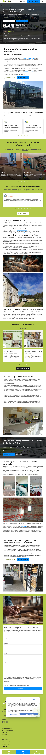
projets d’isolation (23, 526)
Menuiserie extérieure (6, 728)
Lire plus (40, 204)
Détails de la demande (9, 668)
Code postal (6, 658)
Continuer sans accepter (12, 711)
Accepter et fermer (30, 714)
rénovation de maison (29, 58)
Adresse (6, 653)
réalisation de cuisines (22, 230)
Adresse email (7, 648)
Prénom (5, 638)
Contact (9, 753)
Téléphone (6, 643)
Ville (5, 662)
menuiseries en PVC (20, 232)
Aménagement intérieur (7, 730)
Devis (23, 753)
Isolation (4, 732)
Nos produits (4, 734)
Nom (5, 634)
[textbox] (23, 660)
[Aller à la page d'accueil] (4, 1)
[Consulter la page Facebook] (4, 450)
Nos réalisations (5, 736)
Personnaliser (14, 714)
